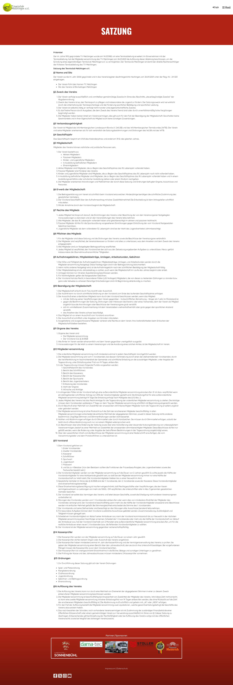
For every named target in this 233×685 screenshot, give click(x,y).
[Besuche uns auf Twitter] (60, 676)
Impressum (110, 668)
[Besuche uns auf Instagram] (65, 676)
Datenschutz (122, 668)
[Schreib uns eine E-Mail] (69, 676)
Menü (228, 7)
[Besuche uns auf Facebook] (55, 676)
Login (217, 7)
